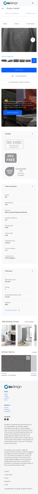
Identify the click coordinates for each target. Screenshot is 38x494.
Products (7, 409)
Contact (6, 398)
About (6, 394)
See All (35, 352)
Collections (7, 411)
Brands (6, 407)
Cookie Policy (8, 475)
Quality (6, 396)
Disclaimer (7, 481)
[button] (19, 40)
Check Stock (19, 70)
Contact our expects (12, 112)
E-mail (6, 484)
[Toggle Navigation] (33, 3)
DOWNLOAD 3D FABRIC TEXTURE (20, 82)
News (6, 400)
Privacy (6, 478)
